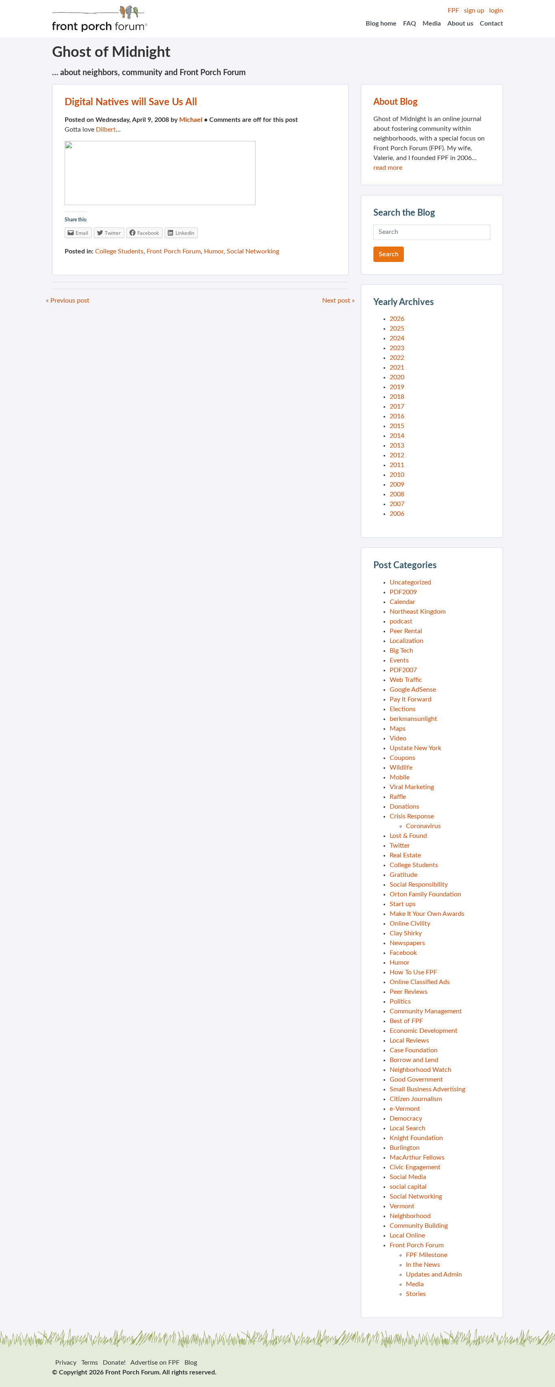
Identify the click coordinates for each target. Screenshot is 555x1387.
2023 (397, 348)
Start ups (403, 904)
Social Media (408, 1177)
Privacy (65, 1362)
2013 (397, 445)
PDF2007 (403, 670)
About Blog (395, 101)
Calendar (402, 602)
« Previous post (67, 300)
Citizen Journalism (416, 1099)
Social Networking (253, 251)
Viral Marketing (412, 787)
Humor (213, 251)
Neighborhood (410, 1216)
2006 (397, 514)
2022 (397, 358)
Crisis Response (412, 816)
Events (399, 660)
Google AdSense (413, 689)
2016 (397, 416)
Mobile (400, 777)
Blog (190, 1362)
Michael (190, 120)
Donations (404, 806)
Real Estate (405, 855)
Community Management (426, 1011)
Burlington (405, 1148)
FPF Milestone (426, 1255)
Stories (416, 1294)
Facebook (403, 953)
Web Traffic (406, 680)
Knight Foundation (416, 1138)
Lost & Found (408, 836)
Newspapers (407, 943)
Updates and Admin (434, 1274)
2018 (397, 397)
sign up (474, 10)
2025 (397, 328)
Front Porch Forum (174, 251)
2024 (397, 338)
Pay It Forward (410, 699)
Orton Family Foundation (425, 894)
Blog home (381, 23)
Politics (400, 1001)
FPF (453, 10)
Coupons (402, 758)
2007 (397, 504)
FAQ (409, 23)
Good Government (416, 1079)
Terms (89, 1362)
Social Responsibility (419, 884)
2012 (397, 455)
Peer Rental (406, 631)
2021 (397, 367)
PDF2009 (403, 592)
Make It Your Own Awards (427, 914)
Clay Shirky (406, 933)
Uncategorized (410, 582)
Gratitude (403, 875)
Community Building (419, 1226)
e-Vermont (405, 1109)
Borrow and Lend (414, 1060)
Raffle (398, 797)
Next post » (338, 300)
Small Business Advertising (427, 1089)
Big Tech (401, 650)
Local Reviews (409, 1040)
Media (432, 23)
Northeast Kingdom (418, 611)
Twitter (400, 845)
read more (387, 167)
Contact (491, 23)
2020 (397, 377)
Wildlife (401, 767)
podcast (401, 621)
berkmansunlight (413, 719)
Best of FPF (406, 1021)
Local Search (407, 1128)
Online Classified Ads (420, 982)
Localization (406, 641)
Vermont (402, 1206)
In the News (423, 1264)
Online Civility (410, 923)
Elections (403, 709)
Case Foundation (414, 1050)
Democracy (406, 1118)
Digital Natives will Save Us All (131, 102)
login (496, 10)
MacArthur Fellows (417, 1157)
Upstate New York (415, 748)
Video (398, 738)
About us (460, 23)
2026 (397, 319)
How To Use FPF (413, 972)
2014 (397, 436)
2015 (397, 426)
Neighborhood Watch (420, 1070)
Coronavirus (423, 826)
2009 (397, 484)
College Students (119, 251)
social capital (408, 1187)
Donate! (114, 1362)
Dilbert (106, 129)
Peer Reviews (408, 992)
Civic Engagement (415, 1167)
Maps (397, 728)
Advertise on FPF (155, 1362)
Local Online (407, 1235)
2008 (397, 494)
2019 (397, 387)
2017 (397, 406)
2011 (397, 465)
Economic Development (423, 1031)
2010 (397, 475)
